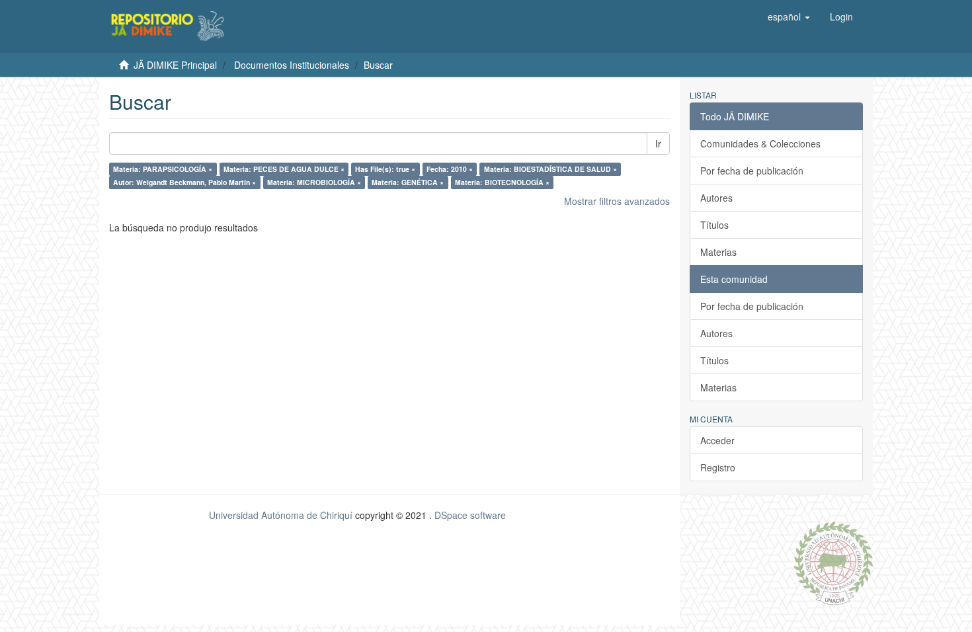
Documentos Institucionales (291, 64)
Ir (658, 143)
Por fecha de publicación (751, 170)
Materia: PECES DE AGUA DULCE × (283, 169)
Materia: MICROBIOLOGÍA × (314, 182)
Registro (717, 467)
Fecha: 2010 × (449, 169)
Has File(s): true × (385, 169)
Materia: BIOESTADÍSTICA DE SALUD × (550, 169)
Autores (716, 197)
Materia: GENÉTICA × (408, 182)
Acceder (717, 440)
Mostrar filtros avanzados (617, 201)
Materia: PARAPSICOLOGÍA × (162, 169)
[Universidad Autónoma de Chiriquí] (833, 562)
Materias (718, 251)
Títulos (714, 224)
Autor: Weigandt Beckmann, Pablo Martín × (184, 182)
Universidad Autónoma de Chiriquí (280, 515)
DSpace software (470, 515)
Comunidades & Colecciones (760, 143)
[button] (789, 16)
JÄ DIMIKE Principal (175, 64)
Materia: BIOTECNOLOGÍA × (502, 182)
